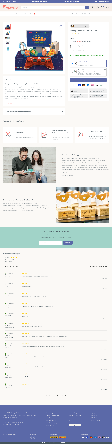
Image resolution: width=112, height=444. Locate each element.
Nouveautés (28, 14)
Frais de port (79, 41)
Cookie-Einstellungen (52, 428)
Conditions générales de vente (54, 418)
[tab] (96, 267)
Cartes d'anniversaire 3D (14, 19)
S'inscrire (67, 242)
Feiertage (65, 14)
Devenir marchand (96, 420)
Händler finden (95, 418)
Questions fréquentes (74, 413)
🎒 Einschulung (38, 14)
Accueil (5, 19)
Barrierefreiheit (50, 425)
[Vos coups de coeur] (98, 7)
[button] (47, 395)
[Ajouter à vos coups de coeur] (60, 26)
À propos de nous (96, 413)
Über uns (91, 14)
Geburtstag (47, 14)
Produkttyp (75, 14)
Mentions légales (50, 413)
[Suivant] (60, 48)
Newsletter (94, 415)
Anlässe (57, 14)
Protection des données (52, 415)
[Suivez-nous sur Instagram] (31, 438)
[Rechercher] (87, 7)
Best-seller (19, 14)
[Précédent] (17, 48)
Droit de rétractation (51, 420)
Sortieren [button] (7, 266)
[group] (13, 257)
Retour (70, 418)
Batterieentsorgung (51, 423)
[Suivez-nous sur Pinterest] (34, 438)
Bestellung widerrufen (75, 425)
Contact (71, 420)
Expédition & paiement (75, 415)
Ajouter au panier (88, 80)
